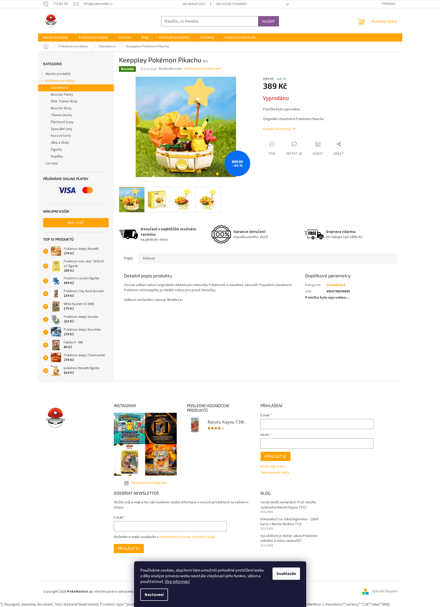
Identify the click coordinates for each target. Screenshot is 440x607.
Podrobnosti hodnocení (202, 68)
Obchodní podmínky (231, 4)
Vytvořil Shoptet (384, 591)
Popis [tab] (128, 258)
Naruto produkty (58, 73)
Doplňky (57, 156)
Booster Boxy (61, 108)
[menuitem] (55, 37)
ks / (76, 222)
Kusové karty (61, 135)
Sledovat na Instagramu (149, 482)
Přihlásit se (275, 456)
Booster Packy (62, 94)
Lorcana (52, 163)
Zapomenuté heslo (274, 472)
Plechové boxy (62, 122)
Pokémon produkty (60, 80)
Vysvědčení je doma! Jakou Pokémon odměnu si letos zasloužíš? (288, 538)
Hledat (268, 21)
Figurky (56, 149)
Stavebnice (59, 87)
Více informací (177, 581)
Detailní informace (277, 129)
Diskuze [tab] (149, 258)
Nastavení (154, 595)
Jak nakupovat (193, 4)
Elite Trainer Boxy (64, 101)
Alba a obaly (60, 142)
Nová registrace (272, 466)
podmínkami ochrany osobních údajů (187, 537)
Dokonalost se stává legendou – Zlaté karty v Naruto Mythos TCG (289, 522)
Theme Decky (61, 115)
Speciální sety (61, 129)
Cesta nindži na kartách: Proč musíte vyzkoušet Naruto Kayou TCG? (288, 505)
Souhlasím (286, 573)
